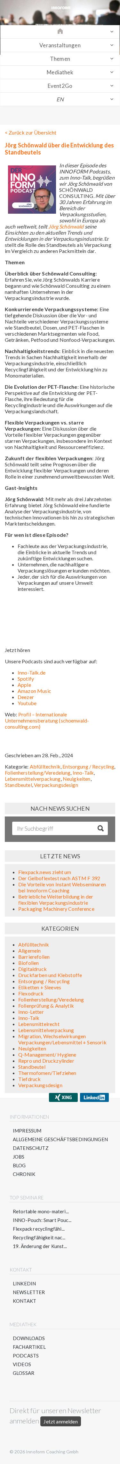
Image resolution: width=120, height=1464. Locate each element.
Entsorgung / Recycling (88, 766)
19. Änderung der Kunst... (40, 1246)
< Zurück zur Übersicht (31, 132)
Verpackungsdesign (56, 785)
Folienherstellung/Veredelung (37, 772)
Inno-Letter (31, 1012)
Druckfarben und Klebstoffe (50, 975)
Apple (24, 685)
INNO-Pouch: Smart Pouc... (42, 1220)
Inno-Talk (83, 772)
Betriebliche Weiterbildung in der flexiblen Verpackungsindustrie (55, 899)
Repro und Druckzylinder (46, 1061)
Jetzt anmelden (60, 1421)
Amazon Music (34, 691)
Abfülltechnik (45, 766)
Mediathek (60, 72)
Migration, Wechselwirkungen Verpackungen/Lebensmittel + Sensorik (62, 1039)
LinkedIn (24, 1283)
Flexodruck (31, 993)
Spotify (26, 679)
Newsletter (29, 1292)
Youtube (27, 703)
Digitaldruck (32, 969)
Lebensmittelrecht (39, 1024)
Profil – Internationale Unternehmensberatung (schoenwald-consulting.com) (47, 720)
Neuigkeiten (77, 779)
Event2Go (60, 85)
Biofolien (28, 963)
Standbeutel (18, 785)
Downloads (29, 1338)
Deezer (26, 697)
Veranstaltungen (59, 45)
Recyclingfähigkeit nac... (39, 1237)
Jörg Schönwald (66, 226)
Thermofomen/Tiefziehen (47, 1073)
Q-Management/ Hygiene (47, 1054)
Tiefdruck (29, 1079)
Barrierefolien (34, 957)
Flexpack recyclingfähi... (39, 1229)
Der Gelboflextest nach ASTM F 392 (59, 878)
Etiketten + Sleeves (39, 987)
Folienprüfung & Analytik (46, 1005)
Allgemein (29, 950)
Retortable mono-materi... (41, 1211)
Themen (60, 58)
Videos (22, 1364)
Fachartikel (29, 1347)
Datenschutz (31, 1148)
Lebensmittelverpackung (33, 779)
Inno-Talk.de (31, 672)
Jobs (19, 1157)
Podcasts (26, 1355)
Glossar (23, 1373)
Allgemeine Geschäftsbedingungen (60, 1139)
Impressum (27, 1130)
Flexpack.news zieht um (44, 872)
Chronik (24, 1174)
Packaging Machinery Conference (56, 909)
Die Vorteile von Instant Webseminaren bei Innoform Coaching (62, 887)
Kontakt (24, 1301)
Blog (19, 1165)
